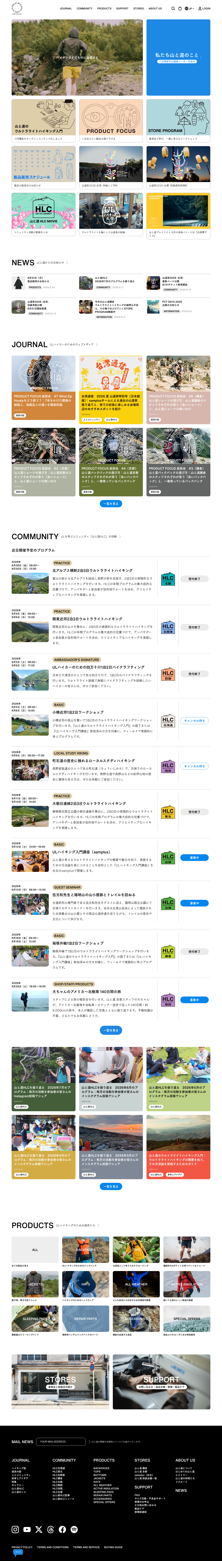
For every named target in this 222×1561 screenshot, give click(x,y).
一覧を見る (111, 503)
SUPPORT (122, 8)
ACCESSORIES (102, 1499)
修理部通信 (141, 1512)
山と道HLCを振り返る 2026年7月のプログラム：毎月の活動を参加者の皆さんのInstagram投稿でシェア (42, 1091)
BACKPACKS (101, 1468)
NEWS (181, 1490)
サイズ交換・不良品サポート (150, 1498)
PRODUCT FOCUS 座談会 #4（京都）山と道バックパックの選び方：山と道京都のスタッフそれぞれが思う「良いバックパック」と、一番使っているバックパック (110, 475)
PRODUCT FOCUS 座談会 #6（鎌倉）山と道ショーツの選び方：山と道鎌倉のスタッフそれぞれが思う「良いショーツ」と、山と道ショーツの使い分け (177, 402)
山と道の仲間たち (185, 1478)
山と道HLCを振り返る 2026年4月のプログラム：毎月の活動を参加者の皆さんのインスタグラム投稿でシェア (42, 1159)
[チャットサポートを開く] (18, 1553)
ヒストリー (181, 1475)
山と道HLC (111, 420)
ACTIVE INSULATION (106, 1488)
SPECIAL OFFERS (104, 1502)
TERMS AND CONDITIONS (53, 1547)
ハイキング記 (19, 1468)
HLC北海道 (59, 1468)
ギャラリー (18, 1485)
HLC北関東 (59, 1475)
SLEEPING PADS (103, 1492)
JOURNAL (66, 8)
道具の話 (20, 415)
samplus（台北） (144, 1475)
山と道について (183, 1468)
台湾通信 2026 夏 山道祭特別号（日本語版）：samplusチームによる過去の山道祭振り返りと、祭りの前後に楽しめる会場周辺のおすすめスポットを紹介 (111, 402)
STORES (138, 8)
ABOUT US (155, 8)
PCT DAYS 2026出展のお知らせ (172, 303)
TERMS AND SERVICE (86, 1547)
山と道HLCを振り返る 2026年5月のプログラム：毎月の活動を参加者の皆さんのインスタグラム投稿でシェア (177, 1091)
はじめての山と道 (185, 1471)
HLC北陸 (58, 1482)
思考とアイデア (175, 1175)
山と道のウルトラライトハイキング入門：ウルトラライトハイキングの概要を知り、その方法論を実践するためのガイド (177, 1159)
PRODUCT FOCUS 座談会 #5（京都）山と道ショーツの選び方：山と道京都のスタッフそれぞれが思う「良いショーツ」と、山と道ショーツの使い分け (42, 475)
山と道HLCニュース (63, 1499)
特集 (14, 1482)
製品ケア (139, 1508)
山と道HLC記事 (61, 1495)
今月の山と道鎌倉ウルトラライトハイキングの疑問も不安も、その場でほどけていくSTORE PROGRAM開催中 (116, 307)
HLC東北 (58, 1471)
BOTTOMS (99, 1475)
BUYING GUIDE (113, 1547)
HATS (96, 1482)
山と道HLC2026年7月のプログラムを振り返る (115, 279)
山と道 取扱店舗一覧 (146, 1478)
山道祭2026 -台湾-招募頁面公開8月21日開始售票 (38, 305)
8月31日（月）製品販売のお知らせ (38, 279)
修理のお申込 (142, 1502)
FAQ (137, 1495)
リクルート (181, 1482)
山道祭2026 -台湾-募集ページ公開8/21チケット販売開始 (174, 281)
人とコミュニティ (91, 420)
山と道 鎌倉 (141, 1468)
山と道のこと (19, 1492)
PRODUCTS (35, 287)
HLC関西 (58, 1485)
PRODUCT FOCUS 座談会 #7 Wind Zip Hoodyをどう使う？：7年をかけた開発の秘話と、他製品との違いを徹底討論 (43, 400)
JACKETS (99, 1478)
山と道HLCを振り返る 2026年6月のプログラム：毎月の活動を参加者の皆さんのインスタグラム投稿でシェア (110, 1091)
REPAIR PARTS (102, 1495)
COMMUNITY (84, 8)
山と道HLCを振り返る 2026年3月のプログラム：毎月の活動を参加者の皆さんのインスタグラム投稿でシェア (110, 1159)
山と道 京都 (141, 1471)
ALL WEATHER (102, 1485)
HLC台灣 (58, 1492)
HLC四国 (58, 1488)
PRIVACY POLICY (22, 1547)
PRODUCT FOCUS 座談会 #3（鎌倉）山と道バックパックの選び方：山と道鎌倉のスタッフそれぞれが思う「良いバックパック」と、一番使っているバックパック (177, 475)
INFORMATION (104, 317)
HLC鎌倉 (58, 1478)
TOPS (96, 1471)
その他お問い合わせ (145, 1505)
